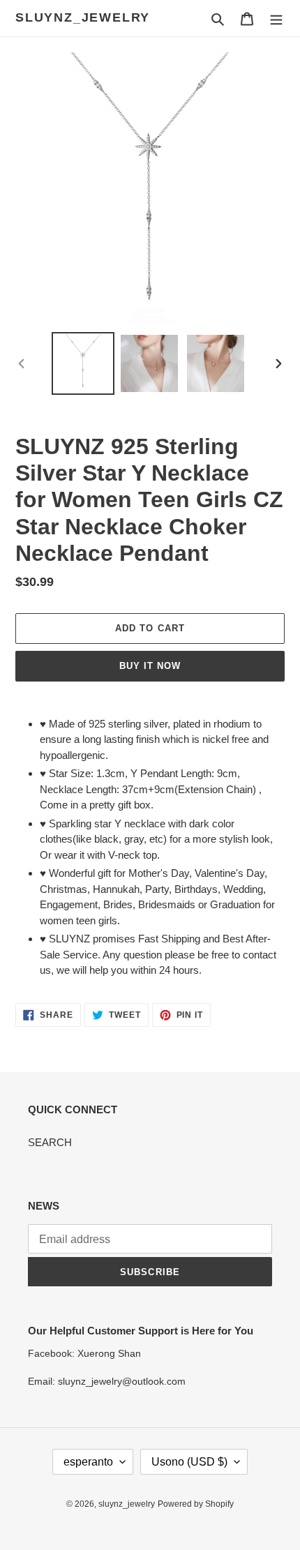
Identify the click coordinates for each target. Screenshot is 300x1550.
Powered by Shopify (196, 1504)
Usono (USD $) (189, 1462)
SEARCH (50, 1142)
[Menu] (276, 18)
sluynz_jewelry (82, 17)
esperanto (88, 1462)
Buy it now (150, 666)
